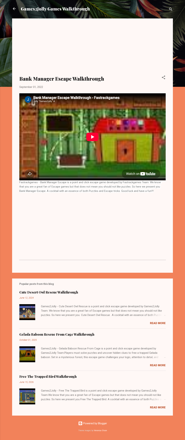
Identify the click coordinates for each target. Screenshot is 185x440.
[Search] (171, 9)
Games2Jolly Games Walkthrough (55, 9)
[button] (163, 78)
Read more (158, 323)
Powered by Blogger (95, 423)
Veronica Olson (100, 430)
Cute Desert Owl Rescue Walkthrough (48, 292)
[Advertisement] (92, 49)
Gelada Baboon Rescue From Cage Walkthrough (56, 334)
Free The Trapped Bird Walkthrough (48, 376)
